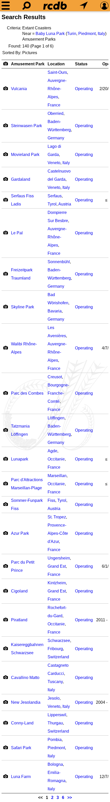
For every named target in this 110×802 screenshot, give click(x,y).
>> (69, 797)
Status (81, 64)
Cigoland (19, 591)
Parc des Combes (27, 393)
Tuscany (55, 681)
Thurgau (55, 723)
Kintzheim (57, 583)
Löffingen (56, 418)
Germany (56, 138)
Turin (71, 33)
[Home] (55, 6)
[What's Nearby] (84, 6)
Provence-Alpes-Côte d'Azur (58, 533)
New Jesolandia (25, 702)
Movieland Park (25, 154)
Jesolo (54, 698)
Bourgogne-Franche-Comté (58, 393)
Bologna (55, 764)
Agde (52, 451)
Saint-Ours (57, 72)
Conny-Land (22, 723)
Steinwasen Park (26, 126)
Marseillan (57, 475)
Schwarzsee (59, 640)
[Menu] (6, 6)
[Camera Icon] (5, 88)
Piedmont (87, 33)
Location (56, 64)
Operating (84, 89)
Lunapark (19, 459)
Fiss (51, 500)
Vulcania (19, 89)
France (54, 105)
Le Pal (17, 233)
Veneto (54, 163)
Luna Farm (21, 776)
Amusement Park (28, 64)
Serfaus (55, 196)
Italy (101, 33)
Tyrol (52, 204)
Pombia (55, 739)
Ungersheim (59, 558)
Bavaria (55, 311)
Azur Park (20, 533)
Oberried (55, 113)
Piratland (19, 620)
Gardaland (20, 179)
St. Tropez (57, 517)
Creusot (55, 377)
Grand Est (57, 566)
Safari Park (21, 748)
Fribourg (55, 649)
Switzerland (58, 657)
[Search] (27, 6)
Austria (64, 204)
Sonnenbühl (59, 262)
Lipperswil (57, 715)
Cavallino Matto (25, 677)
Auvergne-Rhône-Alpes (57, 88)
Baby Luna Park (50, 33)
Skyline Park (22, 307)
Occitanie (56, 459)
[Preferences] (104, 6)
